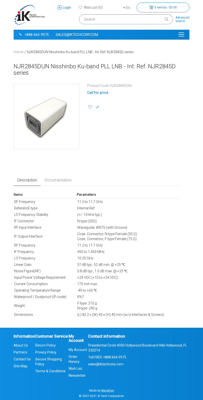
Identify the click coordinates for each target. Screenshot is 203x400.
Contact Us (22, 359)
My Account (78, 350)
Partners (20, 352)
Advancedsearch (182, 19)
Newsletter (77, 375)
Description (27, 180)
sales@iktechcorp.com (77, 34)
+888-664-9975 (37, 34)
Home (18, 52)
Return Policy (45, 345)
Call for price (97, 93)
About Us (21, 345)
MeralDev (107, 390)
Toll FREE (107, 357)
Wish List (75, 369)
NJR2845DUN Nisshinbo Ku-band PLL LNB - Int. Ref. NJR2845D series (80, 52)
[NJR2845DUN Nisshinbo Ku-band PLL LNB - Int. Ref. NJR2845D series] (46, 116)
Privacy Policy (45, 352)
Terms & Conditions (50, 371)
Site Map (20, 366)
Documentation (58, 180)
